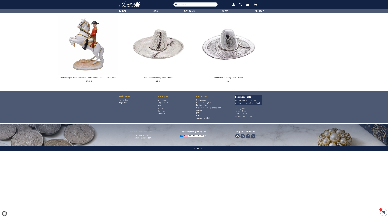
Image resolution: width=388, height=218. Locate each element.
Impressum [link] (162, 100)
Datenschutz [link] (163, 102)
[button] (237, 136)
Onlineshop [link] (201, 100)
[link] (129, 7)
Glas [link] (155, 11)
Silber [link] (122, 11)
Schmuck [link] (189, 11)
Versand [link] (199, 110)
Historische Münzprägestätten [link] (208, 107)
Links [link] (198, 115)
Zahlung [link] (161, 111)
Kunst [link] (224, 11)
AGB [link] (159, 105)
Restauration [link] (201, 105)
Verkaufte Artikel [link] (203, 118)
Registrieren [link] (124, 102)
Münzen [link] (259, 11)
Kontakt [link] (161, 108)
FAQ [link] (198, 113)
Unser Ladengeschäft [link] (205, 102)
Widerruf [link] (161, 113)
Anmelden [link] (123, 100)
